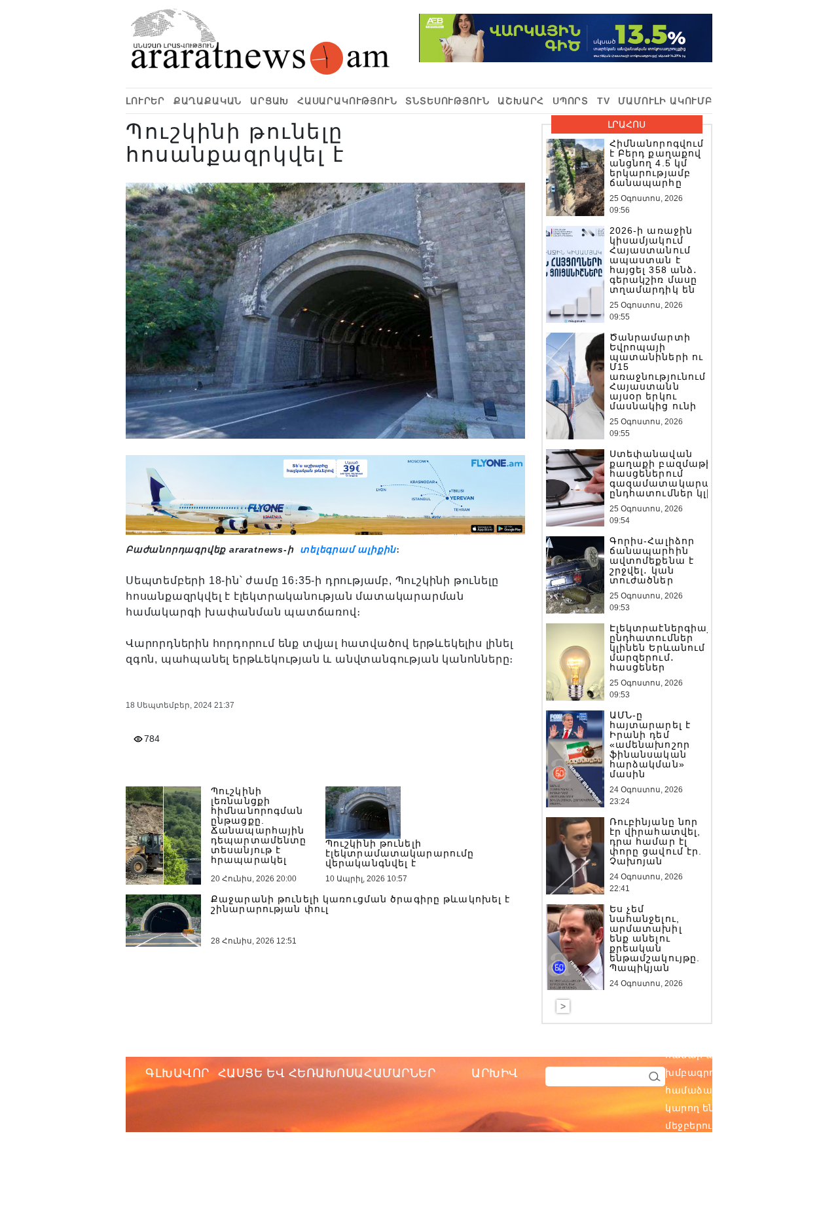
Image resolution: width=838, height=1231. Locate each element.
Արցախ (269, 101)
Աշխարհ (521, 101)
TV (603, 101)
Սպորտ (571, 101)
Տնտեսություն (447, 101)
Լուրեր (145, 101)
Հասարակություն (347, 101)
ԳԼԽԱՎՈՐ (177, 1073)
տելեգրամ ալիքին (346, 549)
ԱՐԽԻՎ (495, 1073)
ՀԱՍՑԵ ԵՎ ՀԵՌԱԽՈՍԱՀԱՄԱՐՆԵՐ (327, 1073)
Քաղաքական (207, 101)
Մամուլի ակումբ (665, 101)
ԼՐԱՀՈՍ (627, 124)
